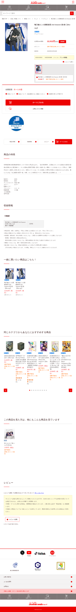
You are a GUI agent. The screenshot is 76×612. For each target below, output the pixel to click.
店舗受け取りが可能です (56, 94)
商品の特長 (12, 141)
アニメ (36, 18)
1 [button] (29, 390)
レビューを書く (69, 62)
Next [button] (70, 390)
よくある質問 (7, 581)
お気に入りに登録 (38, 109)
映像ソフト (27, 18)
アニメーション (38, 34)
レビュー (46, 141)
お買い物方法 (7, 577)
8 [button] (42, 390)
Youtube (29, 555)
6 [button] (38, 390)
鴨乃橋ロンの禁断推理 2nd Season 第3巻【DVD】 (53, 77)
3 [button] (33, 390)
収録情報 (29, 141)
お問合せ (6, 586)
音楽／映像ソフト (15, 18)
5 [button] (37, 390)
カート (66, 9)
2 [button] (31, 390)
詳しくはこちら (39, 493)
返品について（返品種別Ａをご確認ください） (32, 94)
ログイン (73, 3)
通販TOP (4, 18)
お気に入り (47, 9)
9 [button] (44, 390)
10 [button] (46, 390)
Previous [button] (5, 390)
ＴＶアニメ (44, 18)
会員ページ (28, 9)
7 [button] (40, 390)
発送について (11, 94)
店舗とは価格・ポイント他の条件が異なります (16, 591)
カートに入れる (38, 102)
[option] (9, 283)
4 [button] (35, 390)
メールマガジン (52, 555)
